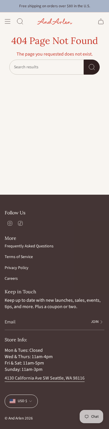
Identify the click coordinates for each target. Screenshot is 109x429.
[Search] (92, 67)
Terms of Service (19, 257)
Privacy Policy (16, 268)
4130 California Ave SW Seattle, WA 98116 (45, 378)
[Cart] (101, 21)
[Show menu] (7, 21)
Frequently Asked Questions (29, 246)
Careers (11, 278)
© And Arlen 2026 (19, 418)
